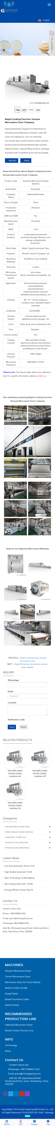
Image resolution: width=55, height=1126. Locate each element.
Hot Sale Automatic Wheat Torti (20, 866)
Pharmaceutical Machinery (17, 847)
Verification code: (16, 719)
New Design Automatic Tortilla (19, 884)
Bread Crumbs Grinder (16, 987)
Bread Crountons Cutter (17, 999)
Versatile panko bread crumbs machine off (39, 773)
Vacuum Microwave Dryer (18, 970)
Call (20, 1124)
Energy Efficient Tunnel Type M (19, 890)
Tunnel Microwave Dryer (17, 976)
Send (11, 727)
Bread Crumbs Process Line (19, 1030)
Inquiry (34, 1124)
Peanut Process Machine (16, 842)
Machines (14, 965)
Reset (23, 727)
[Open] (52, 43)
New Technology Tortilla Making (19, 878)
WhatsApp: (13, 680)
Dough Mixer (11, 993)
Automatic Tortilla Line (15, 837)
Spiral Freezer (12, 1005)
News (8, 1051)
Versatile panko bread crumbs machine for (15, 805)
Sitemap (49, 1112)
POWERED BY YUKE (33, 1112)
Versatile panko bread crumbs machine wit (15, 773)
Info (9, 1039)
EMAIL (27, 160)
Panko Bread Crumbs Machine (19, 832)
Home (9, 50)
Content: (12, 702)
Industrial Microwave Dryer (17, 826)
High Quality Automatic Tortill (18, 872)
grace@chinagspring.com (21, 918)
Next (46, 82)
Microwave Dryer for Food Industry (22, 982)
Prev (8, 82)
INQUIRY (12, 160)
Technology (11, 1045)
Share (7, 1124)
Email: (11, 691)
